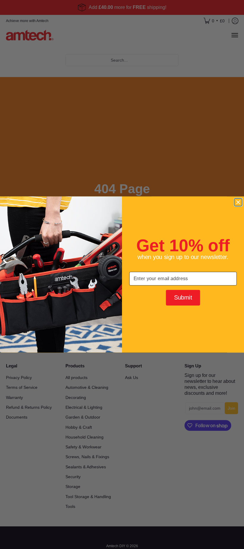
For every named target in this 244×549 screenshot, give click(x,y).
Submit (183, 297)
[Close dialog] (238, 202)
